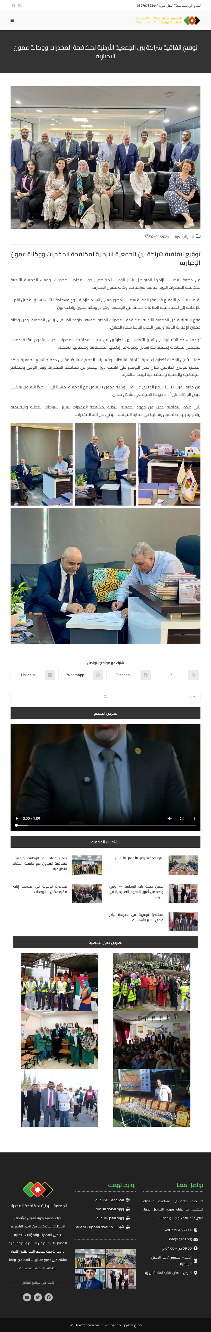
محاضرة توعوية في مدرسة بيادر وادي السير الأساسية (136, 917)
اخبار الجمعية (184, 236)
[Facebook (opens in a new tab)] (19, 5)
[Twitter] (38, 1297)
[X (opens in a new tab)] (13, 5)
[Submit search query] (105, 697)
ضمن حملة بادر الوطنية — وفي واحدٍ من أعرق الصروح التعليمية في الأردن (136, 891)
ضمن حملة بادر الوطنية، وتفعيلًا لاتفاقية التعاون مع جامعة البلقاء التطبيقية (40, 863)
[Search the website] (105, 696)
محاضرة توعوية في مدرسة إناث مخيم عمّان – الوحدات (40, 889)
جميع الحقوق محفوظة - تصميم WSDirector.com (105, 1325)
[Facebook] (49, 1297)
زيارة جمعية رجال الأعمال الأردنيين (138, 858)
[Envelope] (27, 1297)
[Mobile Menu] (12, 20)
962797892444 (148, 5)
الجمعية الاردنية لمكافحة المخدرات (37, 1205)
